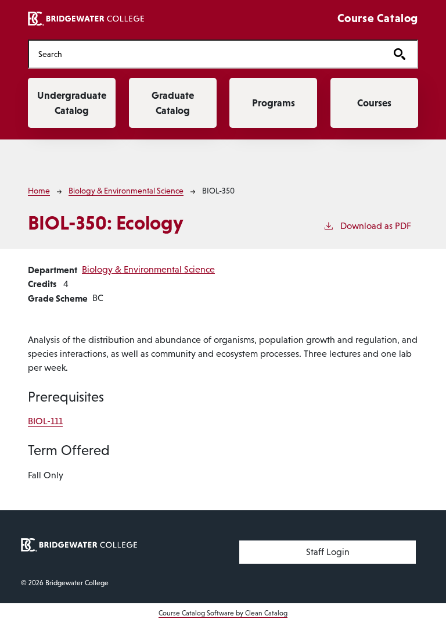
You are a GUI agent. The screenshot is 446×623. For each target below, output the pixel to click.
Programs (273, 103)
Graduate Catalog (173, 102)
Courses (374, 103)
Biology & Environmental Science (126, 190)
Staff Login (328, 552)
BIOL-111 (45, 421)
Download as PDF (375, 226)
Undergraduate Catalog (71, 102)
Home (39, 190)
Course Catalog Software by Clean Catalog (223, 613)
